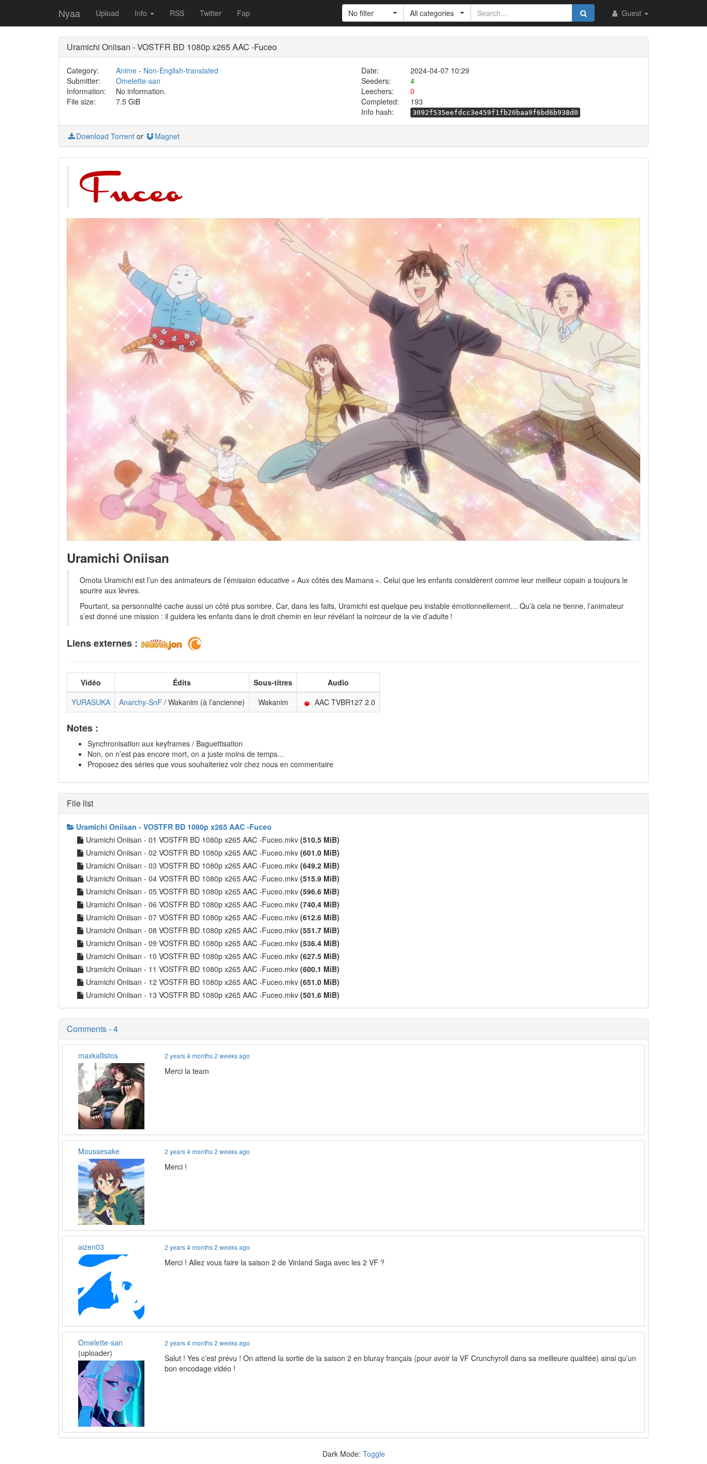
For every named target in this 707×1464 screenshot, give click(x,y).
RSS (177, 13)
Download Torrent (105, 136)
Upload (107, 13)
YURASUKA (90, 702)
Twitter (211, 13)
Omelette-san (138, 81)
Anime (126, 70)
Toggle (374, 1453)
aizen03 (91, 1247)
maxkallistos (98, 1055)
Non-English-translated (180, 70)
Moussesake (99, 1151)
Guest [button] (631, 13)
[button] (373, 13)
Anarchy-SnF (140, 702)
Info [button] (142, 13)
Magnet (167, 136)
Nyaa (69, 13)
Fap (243, 13)
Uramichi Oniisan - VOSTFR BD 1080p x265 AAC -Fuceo (174, 826)
